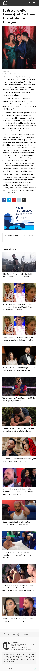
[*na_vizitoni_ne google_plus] (13, 634)
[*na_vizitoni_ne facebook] (4, 634)
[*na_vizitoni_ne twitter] (8, 634)
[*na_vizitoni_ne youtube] (19, 634)
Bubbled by (30, 669)
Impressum (28, 634)
